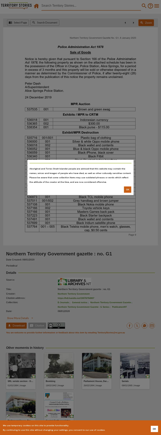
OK (127, 189)
